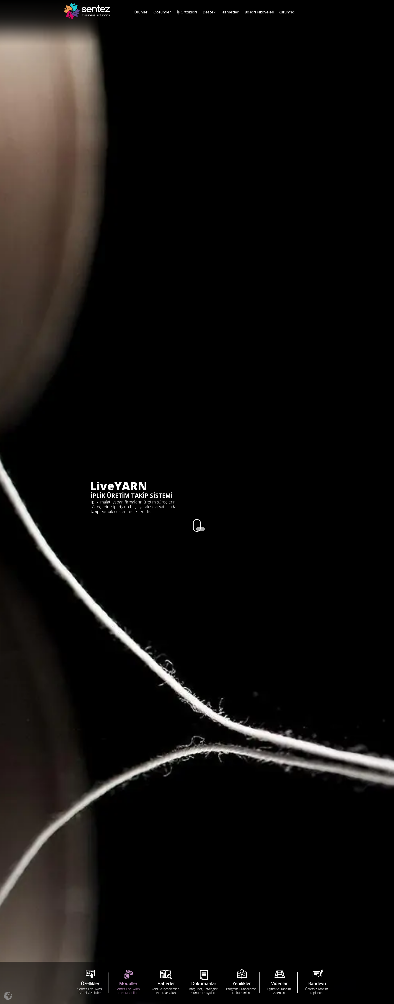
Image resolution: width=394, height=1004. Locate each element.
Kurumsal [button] (287, 12)
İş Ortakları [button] (187, 12)
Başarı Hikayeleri (259, 12)
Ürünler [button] (141, 12)
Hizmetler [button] (230, 12)
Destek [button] (209, 12)
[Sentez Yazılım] (87, 11)
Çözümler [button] (162, 12)
